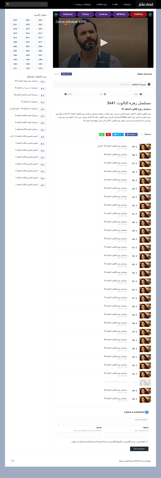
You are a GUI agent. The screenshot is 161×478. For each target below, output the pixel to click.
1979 (40, 68)
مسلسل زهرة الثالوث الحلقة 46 (115, 339)
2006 (15, 46)
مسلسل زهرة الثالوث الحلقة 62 (115, 205)
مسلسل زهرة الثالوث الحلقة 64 (115, 188)
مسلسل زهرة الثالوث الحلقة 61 (115, 213)
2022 (27, 24)
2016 (27, 33)
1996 (27, 60)
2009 (15, 42)
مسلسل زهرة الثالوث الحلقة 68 (115, 154)
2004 (27, 51)
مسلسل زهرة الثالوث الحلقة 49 (115, 314)
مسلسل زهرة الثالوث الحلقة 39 (115, 398)
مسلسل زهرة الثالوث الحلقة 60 (115, 222)
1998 (40, 60)
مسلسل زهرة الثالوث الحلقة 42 (115, 373)
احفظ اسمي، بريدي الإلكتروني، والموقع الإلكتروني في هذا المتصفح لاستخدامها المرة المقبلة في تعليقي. (108, 442)
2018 (15, 29)
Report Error (66, 74)
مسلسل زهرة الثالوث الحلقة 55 (115, 264)
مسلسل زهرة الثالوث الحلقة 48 (115, 323)
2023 (40, 24)
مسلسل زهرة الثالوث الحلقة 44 (115, 356)
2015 (15, 33)
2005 (40, 51)
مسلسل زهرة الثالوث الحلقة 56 (115, 255)
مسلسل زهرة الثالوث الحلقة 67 (115, 163)
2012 (15, 38)
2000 (27, 55)
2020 (40, 29)
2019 (27, 29)
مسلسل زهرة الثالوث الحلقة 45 (115, 348)
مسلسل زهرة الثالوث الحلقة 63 (115, 196)
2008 (40, 46)
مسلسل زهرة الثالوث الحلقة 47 (115, 331)
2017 (40, 33)
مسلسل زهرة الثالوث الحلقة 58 (115, 238)
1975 (27, 68)
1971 (15, 68)
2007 (27, 46)
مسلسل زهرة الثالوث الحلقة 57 (115, 247)
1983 (15, 64)
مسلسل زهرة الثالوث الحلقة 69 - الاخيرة (112, 146)
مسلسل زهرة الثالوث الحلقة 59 (115, 230)
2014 (40, 38)
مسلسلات (127, 4)
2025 (27, 20)
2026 (40, 20)
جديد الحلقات (101, 4)
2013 (27, 38)
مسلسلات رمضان (83, 4)
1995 (15, 60)
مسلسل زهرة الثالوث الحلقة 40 (115, 390)
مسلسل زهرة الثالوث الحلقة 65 (115, 180)
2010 (27, 42)
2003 (15, 51)
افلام (116, 4)
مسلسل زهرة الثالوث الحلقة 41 (115, 382)
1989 (27, 64)
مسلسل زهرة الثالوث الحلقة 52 (115, 289)
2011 (40, 42)
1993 (40, 64)
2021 (15, 24)
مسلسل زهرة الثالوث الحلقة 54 (115, 272)
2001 (40, 55)
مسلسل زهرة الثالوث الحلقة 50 (115, 306)
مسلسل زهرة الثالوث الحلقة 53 (115, 281)
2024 (15, 20)
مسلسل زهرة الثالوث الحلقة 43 (115, 365)
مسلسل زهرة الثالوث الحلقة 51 (115, 297)
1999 (15, 55)
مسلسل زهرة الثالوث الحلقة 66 (115, 171)
